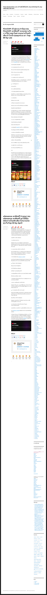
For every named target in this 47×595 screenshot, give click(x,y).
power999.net (36, 212)
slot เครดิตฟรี (36, 257)
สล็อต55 (35, 368)
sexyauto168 (36, 546)
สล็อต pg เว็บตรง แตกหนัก (37, 559)
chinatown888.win (37, 97)
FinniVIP (27, 59)
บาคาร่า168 (35, 340)
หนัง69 (35, 402)
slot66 (35, 261)
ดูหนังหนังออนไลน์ (36, 322)
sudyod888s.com (37, 276)
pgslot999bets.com (37, 204)
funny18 (35, 122)
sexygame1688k (36, 248)
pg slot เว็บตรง (36, 186)
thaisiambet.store (37, 282)
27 (43, 38)
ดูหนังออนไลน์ (36, 323)
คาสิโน (35, 318)
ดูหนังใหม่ (35, 325)
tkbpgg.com (36, 285)
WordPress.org (36, 584)
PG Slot (35, 184)
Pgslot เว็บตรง (36, 543)
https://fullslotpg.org (37, 490)
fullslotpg (35, 119)
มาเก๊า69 (35, 354)
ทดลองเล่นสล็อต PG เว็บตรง (38, 328)
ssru (35, 274)
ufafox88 (35, 294)
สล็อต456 (35, 367)
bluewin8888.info (37, 86)
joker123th (36, 140)
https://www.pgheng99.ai (37, 489)
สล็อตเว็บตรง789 (36, 388)
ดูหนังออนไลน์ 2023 (37, 324)
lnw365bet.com (36, 154)
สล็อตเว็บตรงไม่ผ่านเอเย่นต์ (37, 392)
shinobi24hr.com (37, 250)
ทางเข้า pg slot (36, 332)
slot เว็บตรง (35, 455)
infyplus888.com (37, 134)
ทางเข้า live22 (36, 330)
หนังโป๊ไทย (35, 467)
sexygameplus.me (37, 249)
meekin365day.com (37, 167)
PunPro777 (36, 217)
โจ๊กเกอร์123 (36, 438)
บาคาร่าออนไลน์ (36, 341)
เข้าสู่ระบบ (35, 581)
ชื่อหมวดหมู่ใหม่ (36, 320)
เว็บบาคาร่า (35, 424)
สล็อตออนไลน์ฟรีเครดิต (37, 562)
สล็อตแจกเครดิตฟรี (36, 394)
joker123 (35, 453)
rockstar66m (36, 228)
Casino (35, 96)
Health (26, 14)
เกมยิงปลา (35, 410)
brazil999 (35, 90)
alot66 (35, 69)
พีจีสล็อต (35, 349)
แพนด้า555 (35, 437)
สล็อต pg (35, 363)
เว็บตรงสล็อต (36, 422)
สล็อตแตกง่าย (36, 395)
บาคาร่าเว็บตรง (36, 342)
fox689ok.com (36, 116)
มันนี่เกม (35, 353)
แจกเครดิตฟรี (36, 434)
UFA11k (35, 288)
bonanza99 (36, 88)
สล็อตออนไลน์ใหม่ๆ (36, 564)
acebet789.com (36, 64)
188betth (35, 52)
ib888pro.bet (36, 133)
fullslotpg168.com (37, 121)
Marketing (30, 14)
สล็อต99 (35, 377)
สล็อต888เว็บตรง (36, 373)
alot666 (35, 70)
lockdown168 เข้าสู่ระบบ (37, 155)
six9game (35, 253)
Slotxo (35, 263)
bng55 (35, 87)
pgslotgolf (36, 206)
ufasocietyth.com (37, 300)
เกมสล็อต (35, 411)
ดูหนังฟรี (35, 483)
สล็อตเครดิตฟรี (36, 565)
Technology (10, 16)
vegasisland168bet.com (38, 307)
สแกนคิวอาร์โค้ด (36, 400)
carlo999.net (36, 93)
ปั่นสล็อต (35, 343)
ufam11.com (36, 295)
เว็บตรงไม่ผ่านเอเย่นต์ (37, 423)
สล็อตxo (35, 380)
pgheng (35, 193)
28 (34, 39)
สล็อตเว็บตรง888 (36, 390)
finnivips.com (5, 42)
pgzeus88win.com (37, 208)
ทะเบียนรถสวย (36, 329)
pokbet (35, 211)
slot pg (35, 256)
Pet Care (41, 14)
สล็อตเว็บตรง (35, 459)
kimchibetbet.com (37, 143)
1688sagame (36, 48)
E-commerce (16, 14)
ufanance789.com (5, 227)
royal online (36, 229)
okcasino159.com (37, 177)
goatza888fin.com (37, 125)
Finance (22, 14)
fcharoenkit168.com (37, 112)
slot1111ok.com (36, 258)
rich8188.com (36, 225)
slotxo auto (36, 264)
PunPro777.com (36, 218)
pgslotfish (35, 205)
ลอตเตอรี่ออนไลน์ (36, 357)
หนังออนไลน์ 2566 (36, 404)
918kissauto (36, 60)
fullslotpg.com (36, 120)
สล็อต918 (35, 375)
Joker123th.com (36, 141)
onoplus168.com (36, 179)
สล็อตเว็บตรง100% (36, 567)
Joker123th (35, 540)
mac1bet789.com (37, 162)
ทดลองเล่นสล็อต (36, 327)
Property (4, 16)
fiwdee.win (36, 114)
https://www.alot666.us (37, 457)
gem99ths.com (36, 124)
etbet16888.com (36, 109)
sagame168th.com (37, 237)
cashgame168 (36, 94)
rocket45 (35, 227)
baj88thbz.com (36, 76)
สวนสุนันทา (35, 398)
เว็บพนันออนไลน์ (36, 426)
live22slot (35, 153)
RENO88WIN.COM (37, 224)
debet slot (35, 100)
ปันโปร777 (35, 346)
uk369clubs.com (36, 303)
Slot (35, 254)
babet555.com (36, 73)
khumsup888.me (37, 142)
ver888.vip (36, 309)
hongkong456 (36, 130)
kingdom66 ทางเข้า (37, 144)
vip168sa (35, 310)
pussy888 (35, 463)
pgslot (35, 488)
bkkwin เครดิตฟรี (36, 85)
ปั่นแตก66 (35, 344)
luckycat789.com (36, 157)
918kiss (35, 478)
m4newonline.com (37, 160)
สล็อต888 (35, 372)
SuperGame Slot (36, 277)
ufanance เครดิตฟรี (22, 256)
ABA (35, 61)
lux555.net (35, 159)
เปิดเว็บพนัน (35, 417)
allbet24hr (36, 67)
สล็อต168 (35, 366)
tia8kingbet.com (36, 284)
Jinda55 (35, 136)
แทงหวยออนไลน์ (36, 436)
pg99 (35, 191)
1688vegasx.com (36, 49)
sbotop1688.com (36, 241)
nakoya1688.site (36, 171)
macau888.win (36, 163)
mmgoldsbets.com (37, 169)
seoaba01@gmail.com (23, 196)
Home (4, 14)
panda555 (35, 182)
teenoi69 (35, 280)
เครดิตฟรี (35, 414)
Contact (18, 16)
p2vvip (35, 180)
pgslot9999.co (36, 203)
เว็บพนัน (35, 425)
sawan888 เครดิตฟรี (37, 238)
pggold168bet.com (37, 192)
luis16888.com (36, 158)
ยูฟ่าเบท (35, 355)
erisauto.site (36, 107)
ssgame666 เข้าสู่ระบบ (37, 273)
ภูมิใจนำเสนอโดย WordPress (31, 590)
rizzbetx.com (36, 226)
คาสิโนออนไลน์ (36, 319)
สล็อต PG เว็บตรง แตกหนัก (37, 364)
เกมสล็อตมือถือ (36, 412)
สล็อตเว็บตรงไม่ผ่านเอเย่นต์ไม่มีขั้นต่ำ (38, 569)
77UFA (35, 55)
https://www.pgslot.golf (37, 487)
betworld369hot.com (37, 84)
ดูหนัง (35, 321)
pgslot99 (35, 202)
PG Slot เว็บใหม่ (36, 187)
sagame (35, 234)
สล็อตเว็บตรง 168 (36, 386)
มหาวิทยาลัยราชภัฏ (37, 351)
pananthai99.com (37, 181)
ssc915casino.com (37, 271)
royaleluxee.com (37, 231)
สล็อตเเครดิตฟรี (36, 393)
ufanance (25, 318)
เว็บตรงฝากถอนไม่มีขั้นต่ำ (37, 421)
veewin (35, 306)
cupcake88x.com (37, 99)
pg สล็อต (35, 188)
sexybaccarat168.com (37, 247)
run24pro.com (36, 232)
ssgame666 (36, 272)
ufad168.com (36, 293)
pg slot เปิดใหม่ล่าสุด (37, 185)
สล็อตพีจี (35, 381)
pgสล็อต (35, 209)
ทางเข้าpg (35, 334)
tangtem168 (36, 279)
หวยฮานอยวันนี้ (36, 409)
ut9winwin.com (36, 305)
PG (34, 183)
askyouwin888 (36, 72)
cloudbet (35, 98)
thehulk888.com (36, 283)
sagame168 (36, 235)
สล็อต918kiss (36, 376)
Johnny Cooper (23, 195)
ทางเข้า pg (35, 331)
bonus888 (35, 89)
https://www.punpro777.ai (37, 496)
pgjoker (35, 195)
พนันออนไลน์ (36, 347)
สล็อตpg (35, 378)
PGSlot (35, 541)
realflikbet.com (36, 223)
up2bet (35, 304)
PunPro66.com (36, 216)
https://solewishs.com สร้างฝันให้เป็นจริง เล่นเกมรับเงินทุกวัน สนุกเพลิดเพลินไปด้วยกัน (14, 590)
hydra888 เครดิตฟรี (37, 132)
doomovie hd (36, 473)
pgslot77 (35, 200)
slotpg (35, 466)
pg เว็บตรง (35, 189)
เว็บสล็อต (35, 427)
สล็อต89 (35, 374)
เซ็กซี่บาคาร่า (36, 415)
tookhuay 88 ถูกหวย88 (37, 287)
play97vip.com (36, 210)
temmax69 (36, 281)
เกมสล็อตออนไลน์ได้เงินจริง (37, 571)
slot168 (35, 260)
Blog (7, 14)
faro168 (35, 111)
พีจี (34, 348)
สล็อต (41, 554)
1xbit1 (35, 54)
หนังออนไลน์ (36, 403)
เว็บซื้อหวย (35, 420)
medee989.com (36, 166)
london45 (35, 156)
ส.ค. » (42, 41)
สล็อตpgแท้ (36, 379)
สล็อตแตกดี (35, 396)
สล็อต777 (35, 371)
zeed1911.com (36, 316)
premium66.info (36, 213)
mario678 (35, 164)
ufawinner (36, 301)
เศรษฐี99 (35, 433)
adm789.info (36, 66)
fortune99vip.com (37, 115)
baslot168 (35, 78)
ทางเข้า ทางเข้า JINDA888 (37, 333)
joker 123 (35, 482)
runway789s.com (37, 233)
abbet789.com (36, 63)
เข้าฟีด (35, 582)
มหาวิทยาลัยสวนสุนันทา (37, 352)
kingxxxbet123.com (37, 145)
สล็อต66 (35, 369)
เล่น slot (35, 418)
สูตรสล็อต (35, 399)
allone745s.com (36, 68)
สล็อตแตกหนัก (36, 397)
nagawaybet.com (37, 170)
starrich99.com (36, 275)
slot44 (35, 458)
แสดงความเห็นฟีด (36, 583)
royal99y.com (36, 230)
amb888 (35, 71)
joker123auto (36, 139)
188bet (35, 51)
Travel (14, 16)
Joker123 (35, 138)
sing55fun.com (36, 251)
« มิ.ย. (36, 41)
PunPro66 (35, 215)
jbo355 (35, 135)
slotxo (35, 465)
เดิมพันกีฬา (35, 416)
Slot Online (36, 255)
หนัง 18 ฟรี (35, 401)
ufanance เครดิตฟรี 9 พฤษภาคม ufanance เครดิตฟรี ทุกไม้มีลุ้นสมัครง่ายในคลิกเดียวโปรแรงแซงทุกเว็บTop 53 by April (16, 219)
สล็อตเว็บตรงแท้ (36, 391)
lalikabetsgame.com (37, 148)
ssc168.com (36, 270)
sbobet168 (35, 240)
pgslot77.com (36, 201)
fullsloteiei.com (36, 118)
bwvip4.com (36, 91)
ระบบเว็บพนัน (36, 356)
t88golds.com (36, 278)
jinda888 (35, 137)
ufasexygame (36, 298)
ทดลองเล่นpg (36, 326)
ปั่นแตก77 (35, 345)
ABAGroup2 (36, 62)
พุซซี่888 (35, 350)
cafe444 (35, 92)
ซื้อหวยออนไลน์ (36, 497)
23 (37, 38)
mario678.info (36, 165)
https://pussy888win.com (37, 485)
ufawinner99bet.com (37, 302)
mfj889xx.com (36, 168)
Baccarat (35, 74)
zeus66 (35, 317)
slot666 (35, 262)
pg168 (35, 190)
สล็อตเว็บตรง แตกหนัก (37, 387)
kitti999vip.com (36, 147)
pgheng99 (36, 194)
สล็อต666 (35, 370)
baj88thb (35, 75)
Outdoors (11, 14)
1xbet (35, 53)
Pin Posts (22, 16)
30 (37, 39)
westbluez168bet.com (37, 311)
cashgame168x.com (37, 95)
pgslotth (35, 207)
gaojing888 (36, 123)
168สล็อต (35, 50)
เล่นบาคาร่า (35, 419)
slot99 (35, 462)
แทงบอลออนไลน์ (36, 435)
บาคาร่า (35, 464)
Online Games (36, 14)
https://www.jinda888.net (37, 461)
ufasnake (35, 299)
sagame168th (36, 236)
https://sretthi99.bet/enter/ (38, 131)
